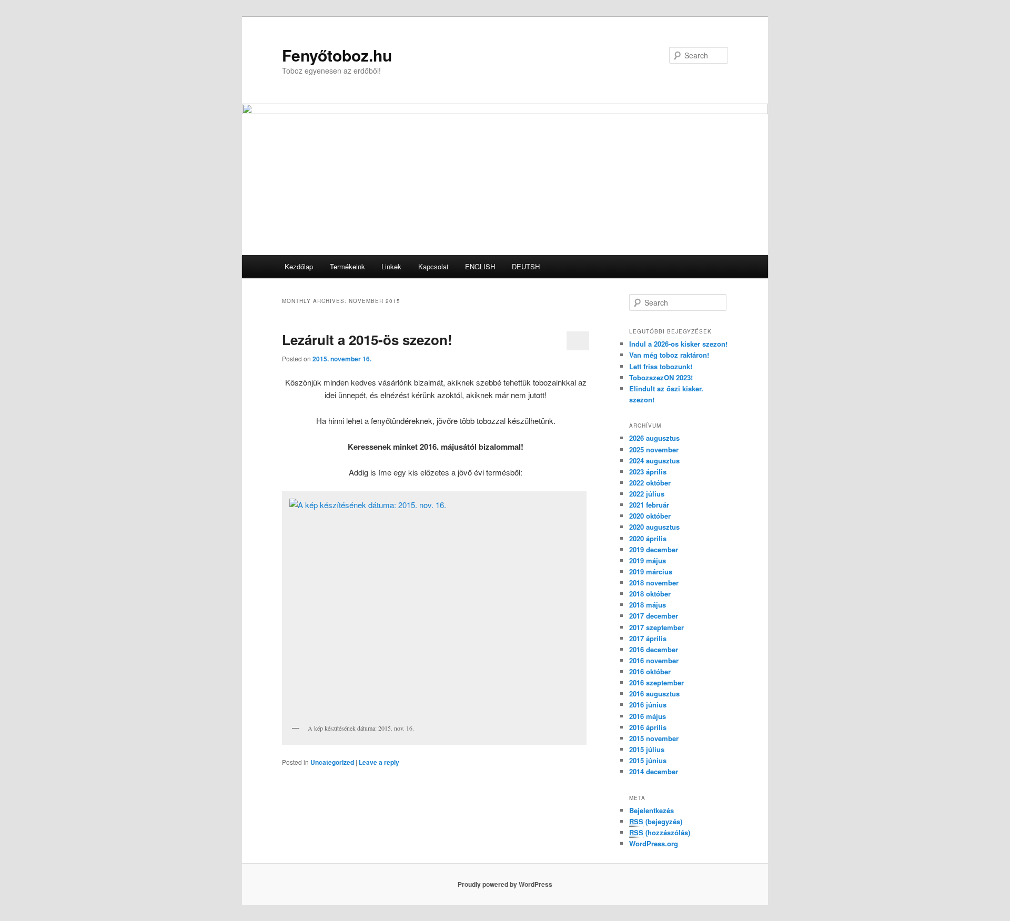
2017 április (647, 638)
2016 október (650, 671)
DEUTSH (526, 266)
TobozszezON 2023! (661, 377)
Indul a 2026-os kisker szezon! (678, 344)
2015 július (646, 749)
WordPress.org (653, 843)
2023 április (647, 472)
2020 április (647, 538)
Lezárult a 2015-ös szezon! (367, 339)
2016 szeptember (656, 682)
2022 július (646, 494)
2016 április (647, 727)
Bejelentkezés (651, 810)
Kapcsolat (433, 266)
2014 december (653, 771)
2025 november (654, 449)
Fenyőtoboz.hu (337, 55)
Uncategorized (332, 762)
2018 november (654, 583)
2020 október (650, 516)
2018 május (647, 605)
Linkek (391, 266)
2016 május (647, 716)
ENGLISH (480, 266)
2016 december (653, 649)
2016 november (654, 660)
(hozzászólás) (659, 832)
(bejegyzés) (655, 821)
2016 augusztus (654, 694)
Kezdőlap (299, 266)
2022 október (650, 483)
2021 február (649, 505)
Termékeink (347, 266)
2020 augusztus (654, 527)
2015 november (654, 738)
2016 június (647, 705)
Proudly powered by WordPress (505, 884)
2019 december (653, 549)
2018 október (650, 594)
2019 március (650, 571)
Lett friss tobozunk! (660, 366)
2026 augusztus (654, 438)
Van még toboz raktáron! (669, 355)
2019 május (647, 560)
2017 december (653, 616)
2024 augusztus (654, 460)
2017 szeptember (656, 627)
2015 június (647, 760)
